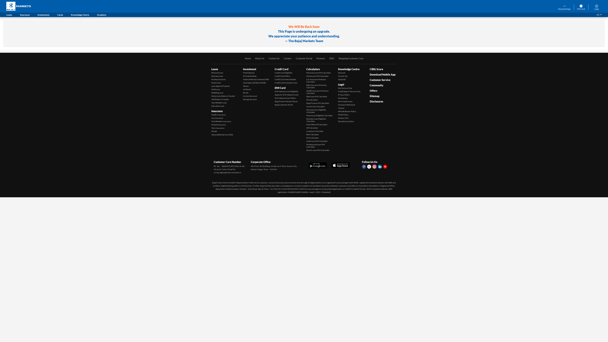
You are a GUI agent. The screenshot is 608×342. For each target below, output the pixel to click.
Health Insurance (218, 115)
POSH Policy (343, 115)
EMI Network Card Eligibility (286, 91)
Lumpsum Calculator (315, 131)
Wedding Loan (217, 93)
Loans (214, 69)
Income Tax (343, 76)
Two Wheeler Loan (219, 102)
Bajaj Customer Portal (284, 105)
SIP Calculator (312, 128)
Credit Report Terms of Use (349, 91)
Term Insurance (217, 128)
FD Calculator (312, 100)
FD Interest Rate (249, 76)
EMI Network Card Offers (285, 98)
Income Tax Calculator (315, 106)
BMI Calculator (312, 134)
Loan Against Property (220, 86)
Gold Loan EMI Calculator (317, 141)
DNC (331, 58)
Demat (246, 86)
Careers (287, 58)
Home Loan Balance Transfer (223, 96)
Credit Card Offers (282, 76)
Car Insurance (217, 118)
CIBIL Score (376, 69)
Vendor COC (343, 118)
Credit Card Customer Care (286, 83)
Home (248, 58)
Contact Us (274, 58)
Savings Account (250, 99)
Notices (341, 108)
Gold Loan (215, 89)
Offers (373, 90)
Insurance (217, 111)
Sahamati (342, 79)
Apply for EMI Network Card (286, 95)
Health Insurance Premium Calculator (317, 92)
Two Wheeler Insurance (221, 121)
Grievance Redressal (346, 105)
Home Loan (216, 83)
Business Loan (217, 76)
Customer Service (380, 79)
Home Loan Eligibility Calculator (319, 115)
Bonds (245, 93)
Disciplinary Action (346, 121)
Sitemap (374, 96)
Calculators (313, 69)
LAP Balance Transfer (220, 99)
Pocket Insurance (218, 125)
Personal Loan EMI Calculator (318, 73)
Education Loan (217, 106)
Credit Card (281, 69)
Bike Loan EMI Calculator (316, 96)
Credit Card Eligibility (283, 73)
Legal (341, 84)
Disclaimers (343, 98)
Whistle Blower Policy (347, 111)
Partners (321, 58)
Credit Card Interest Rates (285, 79)
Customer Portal (304, 58)
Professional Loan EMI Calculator (315, 145)
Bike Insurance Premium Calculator (316, 86)
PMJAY (214, 131)
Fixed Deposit (248, 73)
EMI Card (280, 87)
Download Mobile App (383, 74)
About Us (259, 58)
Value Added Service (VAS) (222, 134)
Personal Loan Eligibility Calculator (316, 111)
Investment (249, 69)
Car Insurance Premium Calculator (316, 80)
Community (376, 85)
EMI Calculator (312, 138)
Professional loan (218, 79)
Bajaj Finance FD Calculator (317, 103)
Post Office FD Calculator (316, 124)
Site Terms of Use (345, 88)
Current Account (250, 96)
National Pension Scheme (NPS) (256, 79)
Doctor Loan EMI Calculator (318, 150)
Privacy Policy (344, 95)
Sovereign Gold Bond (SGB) (254, 83)
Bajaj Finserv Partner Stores (286, 101)
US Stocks (247, 89)
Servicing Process (345, 101)
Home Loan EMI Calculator (317, 76)
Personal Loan (217, 73)
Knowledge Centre (349, 69)
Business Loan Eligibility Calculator (316, 120)
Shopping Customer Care (351, 58)
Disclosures (376, 101)
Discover (341, 73)
